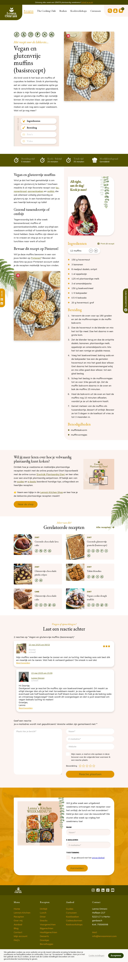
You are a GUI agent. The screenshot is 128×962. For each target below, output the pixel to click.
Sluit (120, 10)
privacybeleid (97, 73)
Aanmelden (93, 84)
